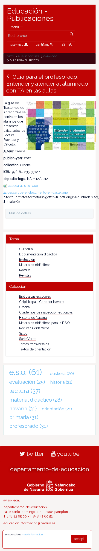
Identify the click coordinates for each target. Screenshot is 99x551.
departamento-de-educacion (49, 469)
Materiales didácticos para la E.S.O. (44, 323)
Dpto (10, 56)
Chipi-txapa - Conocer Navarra (41, 302)
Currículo (26, 249)
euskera (62, 373)
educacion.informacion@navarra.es (29, 523)
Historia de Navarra (33, 317)
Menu (15, 27)
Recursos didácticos (34, 328)
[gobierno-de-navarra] (49, 485)
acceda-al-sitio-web (23, 185)
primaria (23, 417)
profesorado (28, 426)
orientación (57, 408)
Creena (24, 307)
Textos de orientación (35, 349)
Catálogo (50, 56)
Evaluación (27, 259)
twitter (34, 453)
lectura (24, 390)
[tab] (49, 239)
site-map (17, 44)
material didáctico (35, 400)
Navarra (24, 270)
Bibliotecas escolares (35, 296)
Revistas (25, 275)
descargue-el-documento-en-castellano (37, 192)
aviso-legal (11, 500)
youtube (67, 453)
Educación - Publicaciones (30, 14)
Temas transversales (34, 344)
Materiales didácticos (34, 265)
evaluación (27, 382)
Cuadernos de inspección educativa (46, 312)
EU (70, 44)
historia (61, 382)
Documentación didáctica (38, 254)
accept (79, 539)
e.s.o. (25, 372)
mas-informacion (32, 534)
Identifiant (42, 44)
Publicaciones (28, 56)
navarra (23, 408)
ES (63, 44)
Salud (23, 333)
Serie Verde (27, 339)
